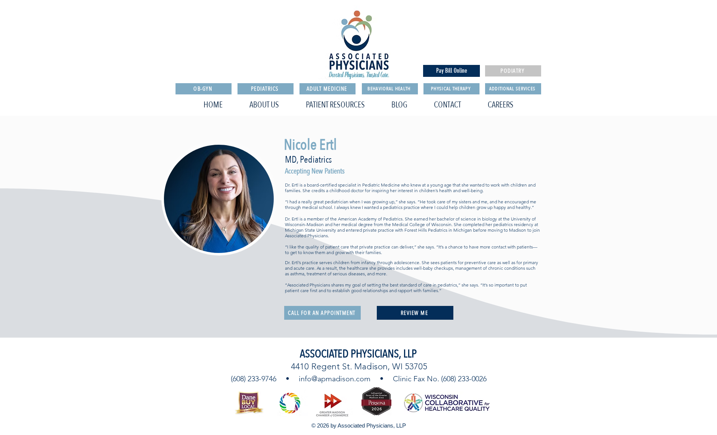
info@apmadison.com (334, 378)
